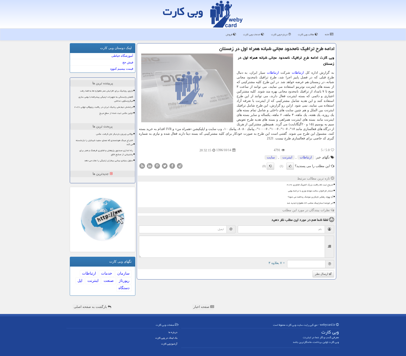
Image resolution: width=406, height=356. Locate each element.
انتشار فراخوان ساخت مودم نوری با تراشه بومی (310, 190)
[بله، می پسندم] (290, 166)
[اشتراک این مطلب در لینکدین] (149, 165)
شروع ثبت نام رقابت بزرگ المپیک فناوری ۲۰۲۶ (310, 184)
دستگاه (123, 288)
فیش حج (127, 62)
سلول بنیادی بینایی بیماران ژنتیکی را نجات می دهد (108, 160)
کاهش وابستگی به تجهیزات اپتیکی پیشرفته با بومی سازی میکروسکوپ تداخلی (105, 99)
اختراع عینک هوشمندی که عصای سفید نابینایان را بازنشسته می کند (104, 142)
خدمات (106, 273)
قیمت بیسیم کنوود (121, 68)
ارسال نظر (322, 274)
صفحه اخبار (201, 307)
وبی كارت (183, 11)
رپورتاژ (124, 281)
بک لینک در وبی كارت (166, 337)
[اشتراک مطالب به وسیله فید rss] (142, 165)
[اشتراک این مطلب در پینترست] (157, 165)
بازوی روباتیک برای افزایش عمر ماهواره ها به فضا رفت (106, 90)
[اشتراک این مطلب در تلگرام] (179, 165)
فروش (229, 34)
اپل (80, 281)
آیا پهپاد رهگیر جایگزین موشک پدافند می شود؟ (310, 197)
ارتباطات (298, 72)
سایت (271, 157)
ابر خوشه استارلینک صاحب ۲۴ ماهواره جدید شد (310, 203)
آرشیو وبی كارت (169, 343)
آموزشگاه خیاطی (122, 55)
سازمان (123, 273)
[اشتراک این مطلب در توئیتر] (164, 165)
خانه (327, 34)
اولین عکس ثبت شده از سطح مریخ (116, 113)
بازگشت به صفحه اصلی (91, 307)
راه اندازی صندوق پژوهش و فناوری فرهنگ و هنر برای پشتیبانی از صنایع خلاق (106, 152)
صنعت (109, 281)
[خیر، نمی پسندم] (270, 166)
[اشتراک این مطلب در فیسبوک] (172, 165)
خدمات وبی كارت (252, 34)
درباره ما (172, 332)
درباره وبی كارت (279, 34)
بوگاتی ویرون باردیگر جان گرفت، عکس (114, 134)
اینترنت (287, 157)
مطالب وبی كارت (306, 34)
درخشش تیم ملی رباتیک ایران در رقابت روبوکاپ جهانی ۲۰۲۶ (103, 107)
